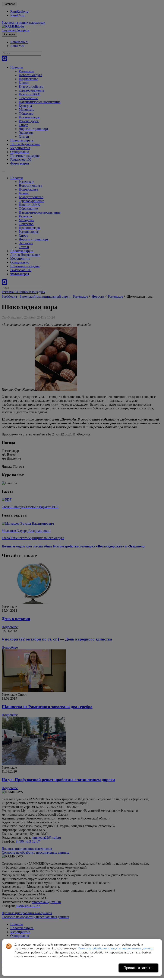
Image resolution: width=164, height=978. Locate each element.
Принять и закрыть (138, 968)
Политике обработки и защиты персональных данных (115, 948)
